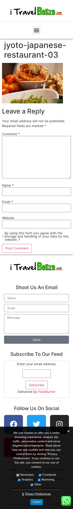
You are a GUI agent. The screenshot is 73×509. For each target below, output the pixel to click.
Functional (49, 474)
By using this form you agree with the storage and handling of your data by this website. (37, 236)
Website (8, 218)
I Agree (36, 501)
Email (7, 201)
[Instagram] (59, 424)
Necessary (27, 474)
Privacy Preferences (38, 493)
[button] (36, 30)
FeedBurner (46, 392)
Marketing (48, 479)
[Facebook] (13, 424)
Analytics (27, 479)
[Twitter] (36, 424)
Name (8, 185)
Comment (11, 134)
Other (38, 484)
